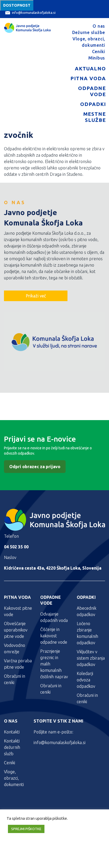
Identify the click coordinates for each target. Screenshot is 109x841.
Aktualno (90, 68)
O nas (99, 26)
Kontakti (12, 731)
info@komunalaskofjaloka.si (34, 12)
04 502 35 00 (16, 546)
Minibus (96, 58)
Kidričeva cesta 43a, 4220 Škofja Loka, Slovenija (52, 568)
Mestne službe (94, 117)
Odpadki (93, 104)
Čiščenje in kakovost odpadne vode (53, 635)
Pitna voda (88, 78)
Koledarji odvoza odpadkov (86, 680)
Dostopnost (16, 5)
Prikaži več (36, 295)
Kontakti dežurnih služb (12, 747)
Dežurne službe (88, 32)
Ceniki (98, 51)
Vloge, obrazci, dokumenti (14, 778)
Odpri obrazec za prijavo (34, 466)
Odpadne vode (92, 91)
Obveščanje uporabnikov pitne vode (16, 630)
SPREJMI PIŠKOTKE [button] (26, 829)
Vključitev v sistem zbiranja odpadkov (91, 658)
